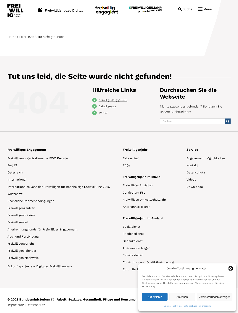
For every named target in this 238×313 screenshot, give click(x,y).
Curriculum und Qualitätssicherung (148, 262)
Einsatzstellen (133, 255)
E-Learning (131, 158)
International (16, 179)
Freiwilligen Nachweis (22, 258)
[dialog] (187, 287)
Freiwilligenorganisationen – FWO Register (38, 158)
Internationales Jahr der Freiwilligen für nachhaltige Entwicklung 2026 (58, 187)
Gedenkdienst (133, 241)
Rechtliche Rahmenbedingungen (30, 201)
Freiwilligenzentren (21, 208)
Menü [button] (207, 9)
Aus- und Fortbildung (23, 236)
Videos (191, 179)
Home (11, 37)
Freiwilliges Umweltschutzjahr (144, 199)
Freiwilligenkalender (21, 250)
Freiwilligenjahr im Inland (141, 177)
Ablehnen (182, 296)
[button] (230, 268)
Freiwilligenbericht (20, 243)
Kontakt (192, 165)
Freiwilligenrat (17, 222)
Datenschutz (190, 306)
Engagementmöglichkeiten (205, 158)
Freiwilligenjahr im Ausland (143, 218)
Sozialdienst (131, 226)
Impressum (205, 306)
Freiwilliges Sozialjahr (138, 185)
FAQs (126, 165)
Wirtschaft (14, 194)
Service (103, 112)
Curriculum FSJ (134, 192)
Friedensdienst (133, 233)
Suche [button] (187, 9)
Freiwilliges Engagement (113, 100)
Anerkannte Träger (136, 206)
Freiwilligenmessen (21, 215)
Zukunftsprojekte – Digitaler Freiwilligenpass (39, 266)
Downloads (194, 187)
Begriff (12, 165)
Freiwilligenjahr (107, 106)
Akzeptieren (155, 296)
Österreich (15, 172)
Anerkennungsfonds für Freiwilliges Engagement (42, 229)
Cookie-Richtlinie (173, 306)
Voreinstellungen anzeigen (214, 296)
